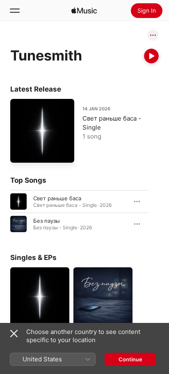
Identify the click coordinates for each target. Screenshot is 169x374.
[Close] (14, 333)
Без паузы (46, 220)
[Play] (151, 56)
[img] (84, 10)
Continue (130, 359)
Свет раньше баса (57, 198)
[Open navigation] (15, 11)
